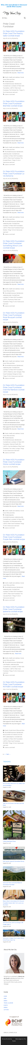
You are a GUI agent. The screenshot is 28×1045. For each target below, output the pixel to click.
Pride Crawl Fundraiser (14, 158)
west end (14, 92)
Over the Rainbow (13, 446)
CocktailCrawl (7, 86)
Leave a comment (10, 94)
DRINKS (5, 1007)
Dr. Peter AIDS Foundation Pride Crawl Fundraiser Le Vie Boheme (13, 173)
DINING (5, 1000)
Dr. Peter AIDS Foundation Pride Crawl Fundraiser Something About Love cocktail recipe (13, 244)
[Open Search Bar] (24, 18)
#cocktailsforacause (8, 83)
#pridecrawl (18, 83)
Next (8, 754)
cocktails (13, 86)
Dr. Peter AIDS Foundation (15, 156)
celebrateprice (10, 736)
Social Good (12, 730)
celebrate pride (7, 154)
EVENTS (6, 1005)
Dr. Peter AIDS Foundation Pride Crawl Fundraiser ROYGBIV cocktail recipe (13, 684)
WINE (5, 998)
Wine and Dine (11, 79)
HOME (5, 996)
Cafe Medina (6, 664)
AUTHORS (6, 1009)
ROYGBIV (5, 743)
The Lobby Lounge (14, 448)
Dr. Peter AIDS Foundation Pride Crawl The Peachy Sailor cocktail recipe (13, 33)
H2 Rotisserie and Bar (15, 521)
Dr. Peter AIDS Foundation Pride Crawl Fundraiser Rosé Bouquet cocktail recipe (13, 316)
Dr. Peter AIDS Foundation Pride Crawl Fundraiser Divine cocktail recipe (13, 462)
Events (7, 77)
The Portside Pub (14, 90)
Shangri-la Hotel (16, 374)
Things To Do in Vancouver (15, 230)
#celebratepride (9, 81)
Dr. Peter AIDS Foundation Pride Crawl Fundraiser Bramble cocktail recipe (13, 103)
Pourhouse (11, 299)
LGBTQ (12, 88)
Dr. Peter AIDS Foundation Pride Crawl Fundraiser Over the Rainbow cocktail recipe (13, 388)
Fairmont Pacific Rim (15, 444)
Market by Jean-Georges (14, 372)
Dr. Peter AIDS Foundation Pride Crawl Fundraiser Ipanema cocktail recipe (13, 609)
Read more (20, 72)
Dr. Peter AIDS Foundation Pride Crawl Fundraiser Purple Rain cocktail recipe (14, 537)
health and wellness (14, 77)
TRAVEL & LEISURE (8, 1003)
